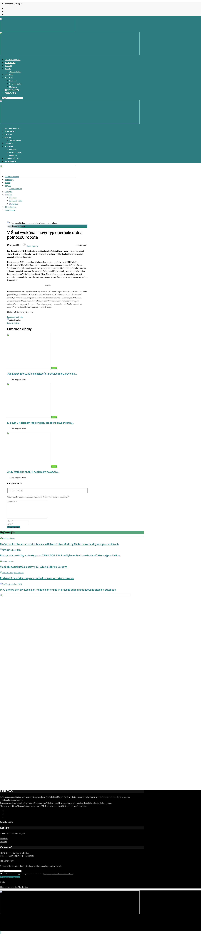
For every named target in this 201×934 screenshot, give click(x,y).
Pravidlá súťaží (6, 822)
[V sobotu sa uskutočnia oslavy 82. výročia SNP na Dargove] (7, 561)
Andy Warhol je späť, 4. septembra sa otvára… (33, 471)
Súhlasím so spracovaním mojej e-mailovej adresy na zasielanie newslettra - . (38, 874)
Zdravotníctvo (12, 90)
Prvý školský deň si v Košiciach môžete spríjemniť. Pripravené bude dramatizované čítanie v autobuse (58, 589)
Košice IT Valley (15, 84)
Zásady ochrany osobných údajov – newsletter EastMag (59, 874)
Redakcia (4, 838)
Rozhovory (10, 63)
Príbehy (8, 66)
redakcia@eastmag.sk (14, 3)
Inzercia (3, 841)
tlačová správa (13, 322)
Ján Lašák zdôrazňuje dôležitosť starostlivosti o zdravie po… (42, 373)
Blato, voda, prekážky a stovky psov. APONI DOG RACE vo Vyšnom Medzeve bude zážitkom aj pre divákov (60, 555)
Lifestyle (9, 75)
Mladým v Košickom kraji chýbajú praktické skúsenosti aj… (40, 422)
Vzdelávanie (10, 93)
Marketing (13, 87)
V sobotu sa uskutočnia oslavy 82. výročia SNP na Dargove (33, 566)
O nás (2, 882)
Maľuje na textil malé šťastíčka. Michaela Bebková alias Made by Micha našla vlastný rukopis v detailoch (59, 544)
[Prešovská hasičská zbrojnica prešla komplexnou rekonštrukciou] (11, 572)
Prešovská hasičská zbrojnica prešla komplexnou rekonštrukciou (37, 578)
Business (9, 78)
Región (8, 69)
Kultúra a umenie (12, 60)
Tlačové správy (15, 72)
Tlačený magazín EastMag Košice (14, 887)
